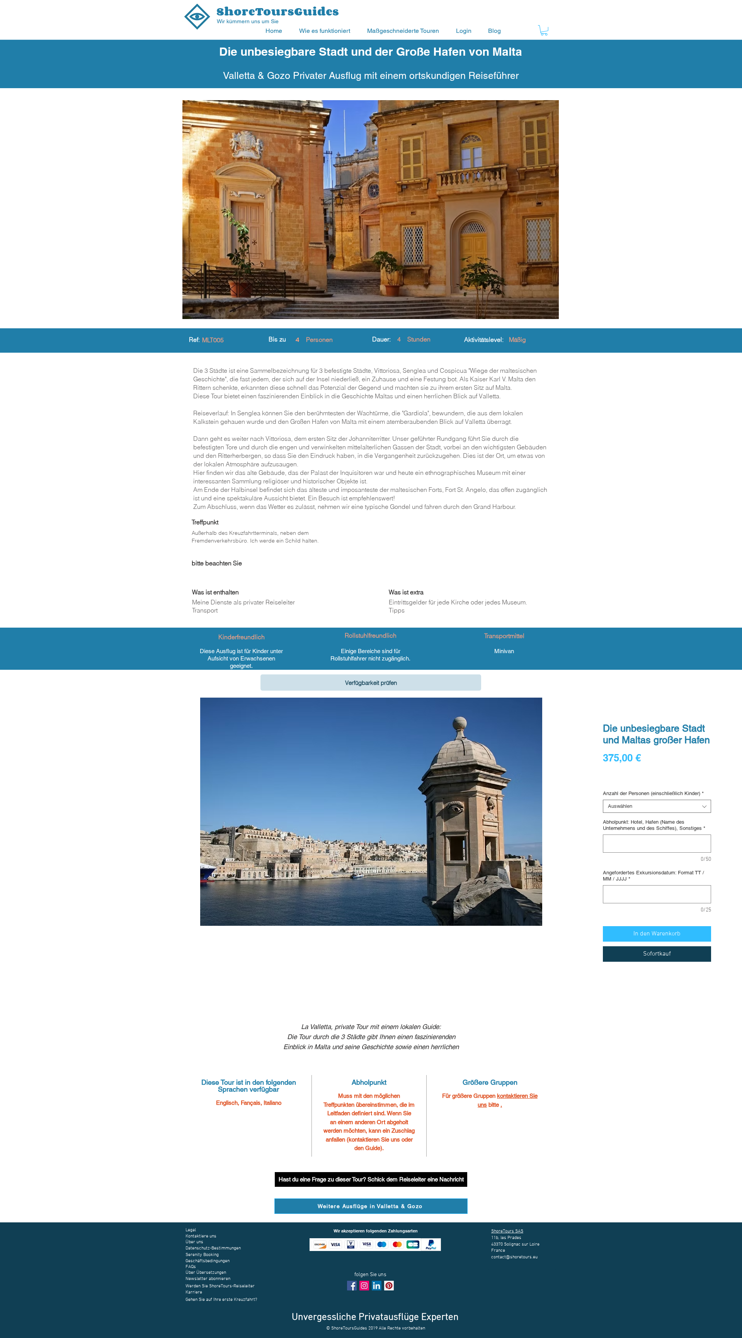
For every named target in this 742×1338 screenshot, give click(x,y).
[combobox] (657, 806)
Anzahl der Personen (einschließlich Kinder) (653, 793)
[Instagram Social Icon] (364, 1285)
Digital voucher (622, 779)
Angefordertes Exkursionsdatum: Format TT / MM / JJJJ (653, 876)
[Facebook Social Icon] (352, 1285)
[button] (327, 31)
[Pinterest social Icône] (389, 1285)
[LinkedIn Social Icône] (376, 1285)
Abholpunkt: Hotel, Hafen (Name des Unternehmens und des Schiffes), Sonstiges (654, 825)
